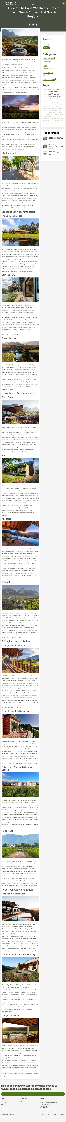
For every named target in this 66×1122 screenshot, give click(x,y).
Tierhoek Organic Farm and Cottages (12, 985)
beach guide (46, 91)
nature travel (58, 110)
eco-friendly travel (47, 101)
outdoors (45, 112)
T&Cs (54, 1114)
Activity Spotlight (49, 58)
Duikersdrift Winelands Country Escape (13, 800)
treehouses (46, 120)
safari (54, 116)
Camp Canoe (5, 427)
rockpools (45, 116)
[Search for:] (51, 44)
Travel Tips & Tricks (49, 79)
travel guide (60, 118)
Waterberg (51, 120)
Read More (51, 141)
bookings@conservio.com (49, 1102)
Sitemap (61, 1114)
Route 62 (50, 116)
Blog (2, 1104)
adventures (46, 89)
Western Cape (25, 68)
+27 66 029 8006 (46, 1104)
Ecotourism (46, 103)
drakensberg (60, 99)
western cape (49, 122)
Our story (3, 1102)
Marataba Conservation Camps (50, 108)
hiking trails (50, 106)
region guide (46, 114)
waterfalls (56, 120)
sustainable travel (47, 118)
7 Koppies (4, 548)
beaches (59, 89)
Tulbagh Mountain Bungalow (9, 741)
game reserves (53, 103)
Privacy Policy (45, 1114)
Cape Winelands (53, 94)
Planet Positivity (48, 72)
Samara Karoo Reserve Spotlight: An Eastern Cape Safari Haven (56, 138)
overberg (50, 112)
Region (46, 75)
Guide (45, 65)
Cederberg (45, 96)
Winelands (55, 122)
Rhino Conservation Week (56, 114)
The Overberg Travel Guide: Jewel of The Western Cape (56, 145)
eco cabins (55, 101)
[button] (63, 3)
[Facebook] (44, 1107)
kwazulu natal (56, 106)
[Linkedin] (46, 1107)
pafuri (54, 112)
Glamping (48, 104)
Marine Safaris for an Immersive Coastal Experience (54, 153)
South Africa (32, 122)
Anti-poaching (52, 89)
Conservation (47, 61)
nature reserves (51, 110)
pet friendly (59, 112)
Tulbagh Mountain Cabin (8, 675)
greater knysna (55, 104)
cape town (53, 91)
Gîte (3, 486)
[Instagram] (41, 1107)
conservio (53, 99)
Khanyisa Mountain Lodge (9, 924)
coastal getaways (54, 96)
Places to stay (24, 1102)
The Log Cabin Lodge (8, 249)
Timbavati (54, 118)
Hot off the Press (48, 68)
